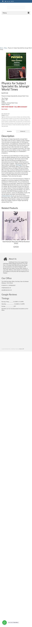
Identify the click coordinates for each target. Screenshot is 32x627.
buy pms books (16, 118)
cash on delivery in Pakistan (22, 120)
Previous (3, 231)
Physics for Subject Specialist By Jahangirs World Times (19, 124)
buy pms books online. (23, 118)
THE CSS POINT (5, 126)
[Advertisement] (16, 31)
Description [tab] (9, 131)
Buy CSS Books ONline (25, 117)
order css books (25, 123)
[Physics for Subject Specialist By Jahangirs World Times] (16, 66)
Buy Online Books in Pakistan (7, 118)
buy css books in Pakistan (15, 117)
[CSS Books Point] (16, 7)
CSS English (19, 165)
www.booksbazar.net (7, 196)
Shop (5, 48)
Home (1, 48)
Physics (7, 115)
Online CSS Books (17, 123)
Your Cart (10, 1)
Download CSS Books (9, 123)
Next (29, 231)
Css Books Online (12, 121)
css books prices (19, 121)
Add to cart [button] (16, 249)
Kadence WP (21, 348)
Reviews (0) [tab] (22, 131)
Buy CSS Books (7, 117)
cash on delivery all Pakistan (11, 120)
